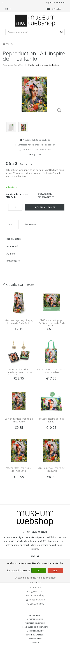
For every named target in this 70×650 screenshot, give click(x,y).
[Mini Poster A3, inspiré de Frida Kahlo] (51, 450)
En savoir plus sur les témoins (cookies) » (35, 577)
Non (55, 570)
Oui (39, 570)
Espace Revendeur (55, 2)
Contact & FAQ (35, 639)
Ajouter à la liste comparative (36, 149)
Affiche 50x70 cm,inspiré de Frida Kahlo (19, 469)
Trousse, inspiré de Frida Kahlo (51, 420)
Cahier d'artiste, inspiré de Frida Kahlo (19, 420)
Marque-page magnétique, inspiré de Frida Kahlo (19, 322)
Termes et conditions (35, 623)
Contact (35, 582)
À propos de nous (35, 619)
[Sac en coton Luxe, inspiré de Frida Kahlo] (51, 351)
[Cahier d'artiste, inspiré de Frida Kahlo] (18, 400)
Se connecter (35, 615)
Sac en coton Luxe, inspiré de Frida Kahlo (51, 371)
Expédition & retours (35, 635)
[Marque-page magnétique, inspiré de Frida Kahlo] (18, 302)
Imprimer (36, 154)
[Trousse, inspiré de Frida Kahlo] (51, 400)
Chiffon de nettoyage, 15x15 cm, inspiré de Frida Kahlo (51, 323)
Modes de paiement (35, 631)
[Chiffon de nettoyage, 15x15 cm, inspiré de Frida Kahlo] (51, 302)
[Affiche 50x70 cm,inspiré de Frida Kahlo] (18, 450)
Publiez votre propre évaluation (43, 65)
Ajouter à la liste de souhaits (36, 139)
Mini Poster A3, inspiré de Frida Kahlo (51, 469)
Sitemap (35, 643)
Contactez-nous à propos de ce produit (36, 144)
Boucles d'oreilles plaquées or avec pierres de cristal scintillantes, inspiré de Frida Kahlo (19, 374)
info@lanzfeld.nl (37, 599)
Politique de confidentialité (35, 627)
